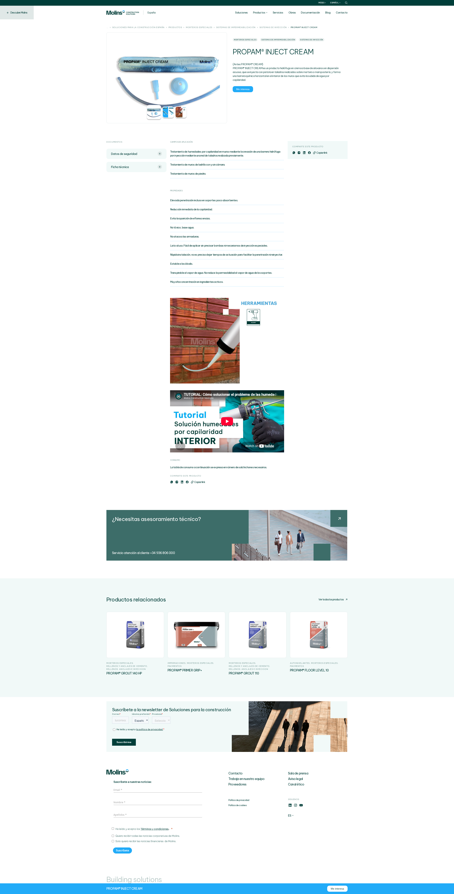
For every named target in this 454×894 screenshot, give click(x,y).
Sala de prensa (298, 773)
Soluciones (241, 12)
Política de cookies (237, 805)
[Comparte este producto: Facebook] (187, 482)
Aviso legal (295, 779)
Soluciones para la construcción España (138, 27)
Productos (259, 12)
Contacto (342, 12)
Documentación (310, 12)
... (107, 27)
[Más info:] (290, 806)
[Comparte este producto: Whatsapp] (171, 482)
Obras (292, 12)
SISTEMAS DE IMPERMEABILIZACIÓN (236, 27)
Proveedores (237, 784)
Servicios (278, 12)
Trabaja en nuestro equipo (246, 779)
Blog (327, 12)
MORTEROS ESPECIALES (199, 27)
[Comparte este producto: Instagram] (176, 482)
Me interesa (243, 89)
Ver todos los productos (331, 599)
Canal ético (296, 784)
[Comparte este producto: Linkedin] (181, 482)
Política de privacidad (238, 800)
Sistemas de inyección (273, 27)
